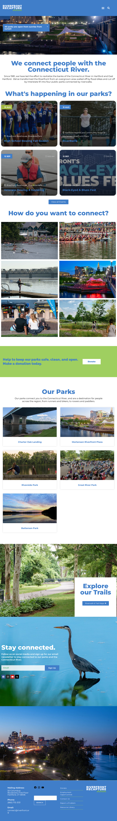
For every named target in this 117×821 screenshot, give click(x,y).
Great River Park (87, 485)
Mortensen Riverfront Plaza (87, 442)
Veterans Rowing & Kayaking (24, 190)
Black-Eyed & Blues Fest (79, 190)
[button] (103, 8)
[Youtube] (12, 677)
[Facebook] (3, 677)
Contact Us (65, 799)
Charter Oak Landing (30, 442)
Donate (63, 788)
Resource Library (67, 807)
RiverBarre (69, 140)
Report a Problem (68, 803)
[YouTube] (42, 788)
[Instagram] (8, 677)
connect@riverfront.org (18, 811)
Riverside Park (30, 485)
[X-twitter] (17, 677)
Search (37, 794)
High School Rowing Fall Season (26, 140)
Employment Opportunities (66, 793)
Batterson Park (29, 528)
